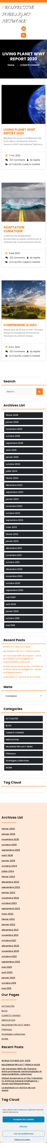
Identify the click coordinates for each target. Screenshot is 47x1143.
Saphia (36, 159)
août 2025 (11, 450)
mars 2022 (11, 527)
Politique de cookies (22, 1139)
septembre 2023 (14, 492)
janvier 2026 (12, 422)
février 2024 (12, 478)
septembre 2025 (14, 443)
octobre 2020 (13, 583)
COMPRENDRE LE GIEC (20, 325)
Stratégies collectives (17, 760)
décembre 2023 (14, 485)
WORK (9, 767)
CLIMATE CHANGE (31, 164)
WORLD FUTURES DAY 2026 (16, 646)
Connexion (11, 696)
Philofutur (11, 753)
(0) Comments (17, 159)
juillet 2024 (11, 471)
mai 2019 (10, 625)
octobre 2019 (12, 618)
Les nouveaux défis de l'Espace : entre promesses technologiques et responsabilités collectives (22, 658)
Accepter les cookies (23, 1119)
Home (11, 65)
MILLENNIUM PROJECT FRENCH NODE (21, 651)
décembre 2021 (14, 548)
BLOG (8, 725)
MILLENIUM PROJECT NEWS (19, 746)
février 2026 (12, 415)
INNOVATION (12, 739)
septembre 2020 (14, 590)
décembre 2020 (14, 569)
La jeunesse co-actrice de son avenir (21, 676)
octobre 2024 (13, 464)
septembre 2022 (14, 520)
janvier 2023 (12, 499)
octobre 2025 (13, 436)
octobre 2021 (12, 562)
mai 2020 (11, 597)
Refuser (23, 1126)
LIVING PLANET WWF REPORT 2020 (19, 131)
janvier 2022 (12, 541)
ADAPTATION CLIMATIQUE (14, 229)
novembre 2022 (14, 506)
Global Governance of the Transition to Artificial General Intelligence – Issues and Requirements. (23, 669)
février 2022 (12, 534)
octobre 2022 (13, 513)
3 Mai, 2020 (14, 253)
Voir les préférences (23, 1133)
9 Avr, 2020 (14, 347)
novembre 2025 (14, 429)
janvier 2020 (12, 611)
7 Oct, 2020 (14, 155)
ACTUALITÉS (15, 164)
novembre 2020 (14, 576)
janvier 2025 (12, 457)
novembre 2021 (14, 555)
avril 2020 (11, 604)
